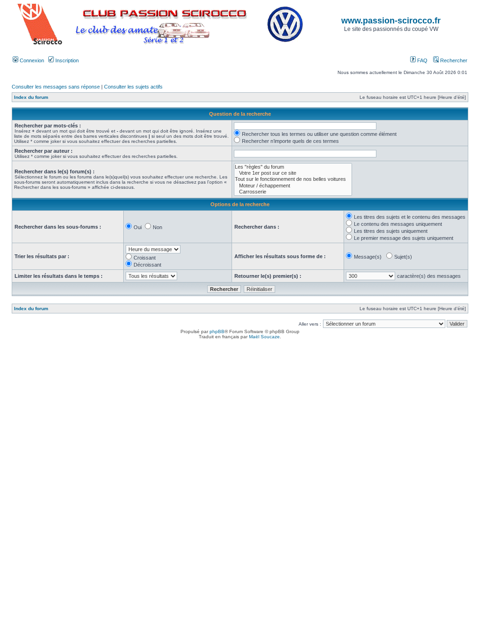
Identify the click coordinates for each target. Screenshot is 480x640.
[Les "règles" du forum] (293, 167)
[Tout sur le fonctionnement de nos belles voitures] (293, 179)
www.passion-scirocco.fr (391, 20)
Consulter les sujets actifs (133, 86)
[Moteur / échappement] (293, 186)
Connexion (31, 60)
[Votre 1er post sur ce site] (293, 173)
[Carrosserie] (293, 192)
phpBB (217, 331)
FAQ (422, 60)
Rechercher (453, 60)
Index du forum (31, 97)
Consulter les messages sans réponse (56, 86)
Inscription (66, 60)
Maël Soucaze (264, 336)
